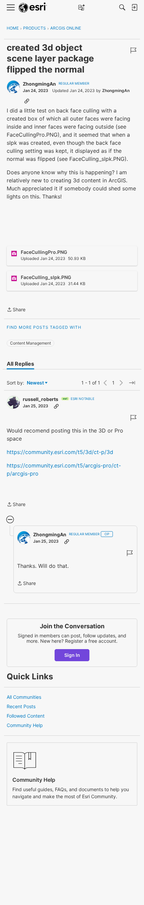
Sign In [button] (72, 655)
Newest (35, 383)
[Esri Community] (33, 7)
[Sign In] (134, 7)
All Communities (24, 697)
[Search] (122, 7)
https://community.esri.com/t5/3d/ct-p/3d (60, 452)
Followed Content (26, 716)
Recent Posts (21, 706)
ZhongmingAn (39, 84)
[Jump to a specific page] (132, 382)
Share (16, 310)
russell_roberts (40, 399)
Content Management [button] (30, 343)
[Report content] (133, 50)
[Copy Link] (27, 101)
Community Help (25, 725)
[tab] (20, 363)
